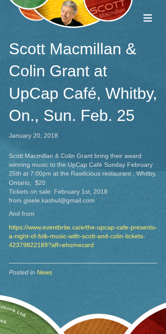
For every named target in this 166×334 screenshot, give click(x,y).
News (44, 272)
